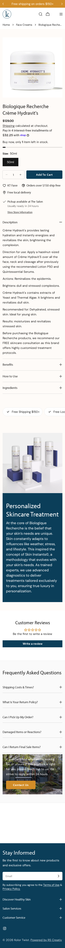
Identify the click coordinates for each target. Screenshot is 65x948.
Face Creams (24, 25)
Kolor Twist (21, 940)
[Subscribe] (58, 876)
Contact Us (21, 785)
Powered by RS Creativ (46, 940)
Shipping (9, 126)
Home (6, 25)
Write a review (32, 644)
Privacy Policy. (11, 889)
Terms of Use (51, 885)
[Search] (40, 14)
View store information (19, 212)
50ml (10, 162)
